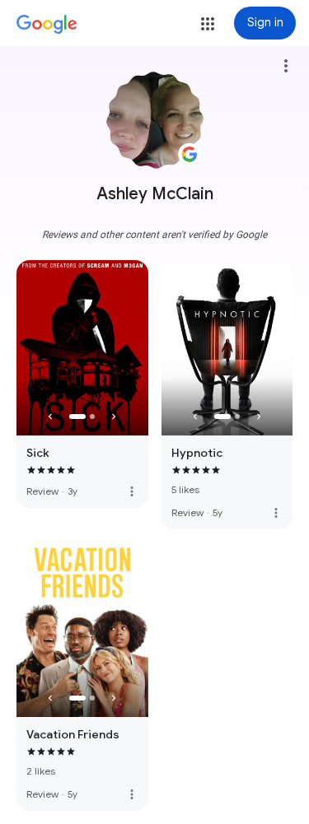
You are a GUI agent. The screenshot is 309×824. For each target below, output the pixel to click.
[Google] (46, 25)
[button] (207, 23)
